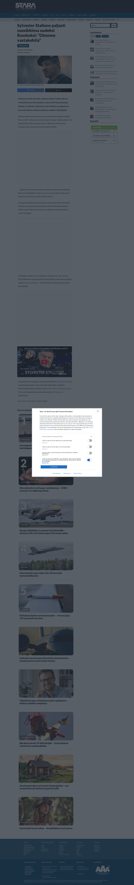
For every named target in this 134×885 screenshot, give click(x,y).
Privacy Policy (77, 473)
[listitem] (67, 436)
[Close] (98, 411)
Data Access (67, 473)
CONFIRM (54, 467)
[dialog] (67, 442)
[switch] (89, 440)
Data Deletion (57, 473)
